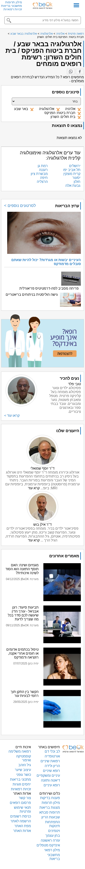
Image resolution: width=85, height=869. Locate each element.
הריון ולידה (52, 766)
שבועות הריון (50, 817)
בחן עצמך (52, 835)
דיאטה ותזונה (50, 780)
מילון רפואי (52, 850)
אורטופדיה (52, 756)
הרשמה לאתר (20, 821)
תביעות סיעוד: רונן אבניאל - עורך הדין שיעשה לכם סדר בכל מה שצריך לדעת (23, 613)
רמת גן (43, 166)
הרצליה (42, 181)
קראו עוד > (12, 415)
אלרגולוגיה (46, 33)
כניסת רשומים (20, 816)
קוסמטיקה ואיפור (23, 758)
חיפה (44, 178)
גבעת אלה (72, 185)
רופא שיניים (51, 771)
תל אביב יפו (71, 170)
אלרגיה (60, 33)
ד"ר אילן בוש (42, 524)
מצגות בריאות (49, 807)
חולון (77, 181)
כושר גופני (23, 774)
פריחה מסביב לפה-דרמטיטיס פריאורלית (49, 288)
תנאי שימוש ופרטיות (22, 809)
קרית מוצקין (71, 174)
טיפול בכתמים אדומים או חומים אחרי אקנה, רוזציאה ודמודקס (22, 653)
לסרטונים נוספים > (20, 205)
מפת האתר (22, 826)
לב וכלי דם (52, 751)
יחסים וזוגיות (22, 784)
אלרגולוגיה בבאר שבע (23, 33)
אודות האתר (22, 831)
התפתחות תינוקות (52, 824)
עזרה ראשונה (50, 840)
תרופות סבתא (49, 812)
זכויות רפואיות (12, 9)
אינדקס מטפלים (48, 845)
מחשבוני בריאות (11, 5)
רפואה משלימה (19, 751)
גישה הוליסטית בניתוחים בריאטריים (32, 294)
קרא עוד (34, 488)
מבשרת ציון (39, 174)
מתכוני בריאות (20, 779)
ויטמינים (54, 831)
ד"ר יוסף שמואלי (42, 468)
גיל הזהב (24, 765)
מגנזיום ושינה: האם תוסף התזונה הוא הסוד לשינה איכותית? (22, 569)
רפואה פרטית (76, 33)
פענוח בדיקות (50, 798)
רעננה (43, 170)
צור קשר (25, 798)
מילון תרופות (13, 2)
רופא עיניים (52, 785)
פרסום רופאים (20, 803)
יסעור (76, 178)
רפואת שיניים (50, 761)
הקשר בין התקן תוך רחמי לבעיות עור (25, 694)
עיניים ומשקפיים (48, 775)
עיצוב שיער (23, 770)
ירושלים (74, 166)
